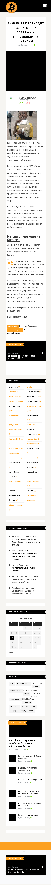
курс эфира (14, 707)
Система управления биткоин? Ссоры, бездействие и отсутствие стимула (26, 542)
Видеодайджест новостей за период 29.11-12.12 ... (21, 357)
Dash (12, 684)
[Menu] (45, 5)
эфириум (13, 711)
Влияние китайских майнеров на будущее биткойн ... (23, 871)
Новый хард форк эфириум (30, 780)
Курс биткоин (32, 458)
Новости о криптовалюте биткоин (14, 495)
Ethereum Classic (23, 684)
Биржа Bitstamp (33, 392)
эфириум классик (26, 711)
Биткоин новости (31, 330)
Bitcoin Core (13, 387)
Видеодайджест (33, 416)
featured (36, 687)
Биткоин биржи (32, 401)
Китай (26, 694)
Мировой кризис (13, 333)
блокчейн (27, 702)
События (30, 491)
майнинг (25, 707)
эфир (34, 707)
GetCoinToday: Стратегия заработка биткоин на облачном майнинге (22, 743)
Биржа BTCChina (33, 397)
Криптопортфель (33, 449)
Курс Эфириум (14, 463)
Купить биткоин (15, 458)
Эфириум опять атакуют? (29, 815)
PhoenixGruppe (15, 691)
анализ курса (15, 699)
